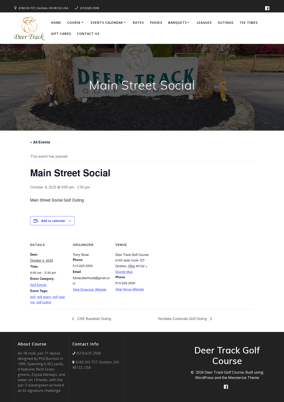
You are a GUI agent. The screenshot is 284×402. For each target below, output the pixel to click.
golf (32, 296)
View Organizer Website (89, 289)
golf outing (43, 302)
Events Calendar (107, 22)
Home (56, 22)
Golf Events (38, 284)
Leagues (204, 22)
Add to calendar (53, 220)
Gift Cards (61, 33)
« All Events (40, 142)
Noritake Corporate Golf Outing (183, 318)
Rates (138, 22)
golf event (44, 296)
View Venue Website (129, 289)
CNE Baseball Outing (93, 318)
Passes (156, 22)
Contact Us (88, 33)
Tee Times (248, 22)
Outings (225, 22)
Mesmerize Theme (243, 377)
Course (74, 22)
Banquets (177, 22)
